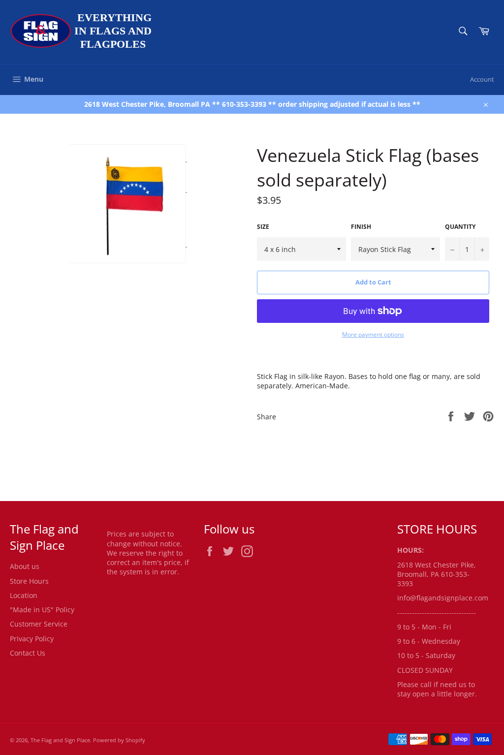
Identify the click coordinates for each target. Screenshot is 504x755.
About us (24, 566)
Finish (361, 227)
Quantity (460, 227)
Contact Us (27, 653)
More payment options (373, 335)
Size (263, 227)
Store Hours (29, 581)
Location (23, 595)
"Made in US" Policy (42, 609)
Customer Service (38, 624)
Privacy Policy (32, 638)
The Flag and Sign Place (60, 740)
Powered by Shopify (119, 740)
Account (482, 79)
